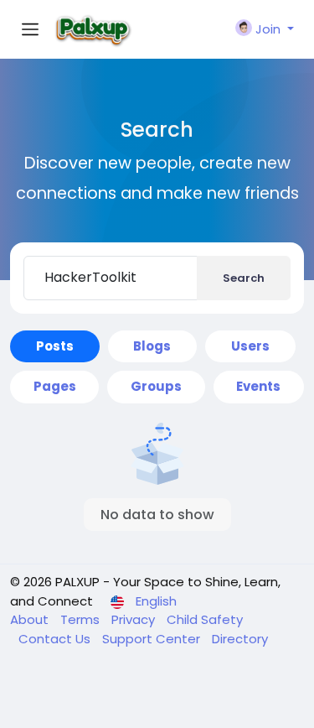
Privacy (134, 619)
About (31, 619)
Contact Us (56, 638)
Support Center (152, 638)
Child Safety (205, 619)
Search (244, 278)
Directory (240, 638)
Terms (81, 619)
